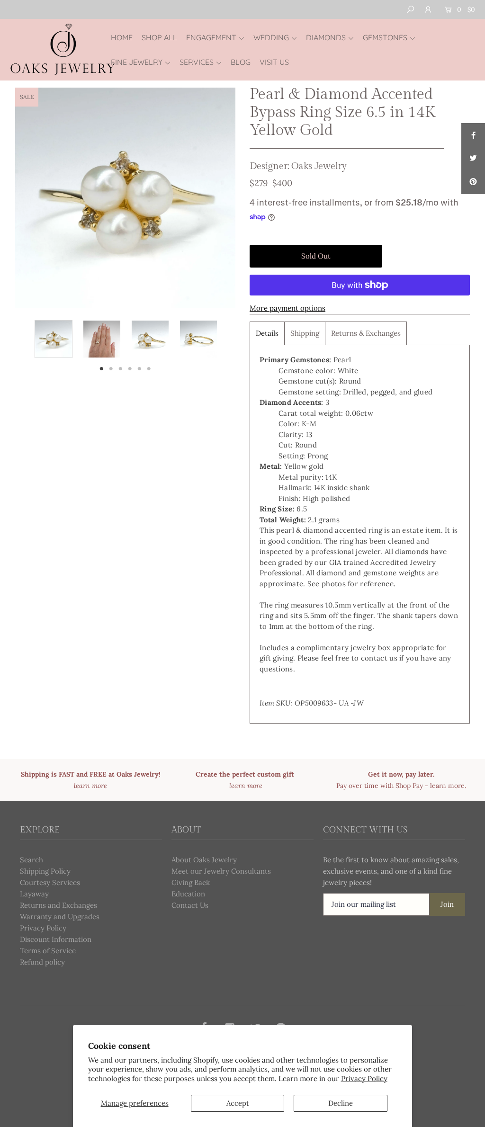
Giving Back (190, 882)
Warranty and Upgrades (59, 916)
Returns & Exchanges (366, 333)
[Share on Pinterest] (473, 182)
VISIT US (274, 62)
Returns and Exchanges (58, 905)
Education (188, 893)
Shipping (304, 333)
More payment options (287, 308)
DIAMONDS (326, 37)
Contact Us (189, 905)
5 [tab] (140, 368)
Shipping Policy (45, 871)
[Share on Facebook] (473, 135)
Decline (340, 1103)
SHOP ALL (159, 37)
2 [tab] (111, 368)
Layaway (34, 893)
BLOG (241, 62)
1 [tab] (101, 368)
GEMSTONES (385, 37)
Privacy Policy (364, 1078)
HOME (122, 37)
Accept (237, 1103)
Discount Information (55, 939)
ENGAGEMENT (211, 37)
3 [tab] (121, 368)
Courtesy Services (50, 882)
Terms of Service (48, 950)
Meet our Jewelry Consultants (221, 871)
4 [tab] (130, 368)
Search (31, 859)
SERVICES (197, 62)
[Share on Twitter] (473, 158)
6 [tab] (149, 368)
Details (267, 333)
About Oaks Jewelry (204, 859)
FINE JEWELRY (136, 62)
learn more (447, 785)
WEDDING (271, 37)
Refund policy (42, 961)
